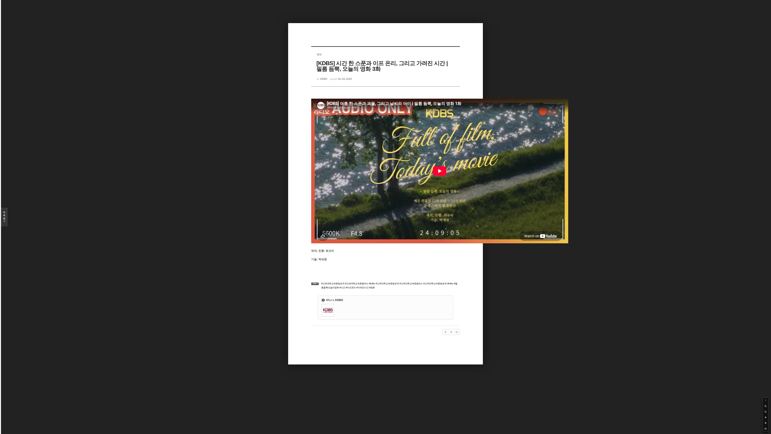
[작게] (765, 412)
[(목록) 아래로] (765, 423)
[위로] (765, 417)
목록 (4, 217)
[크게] (765, 406)
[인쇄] (765, 428)
